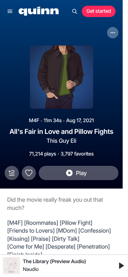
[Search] (74, 11)
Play (81, 172)
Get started (98, 11)
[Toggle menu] (10, 11)
